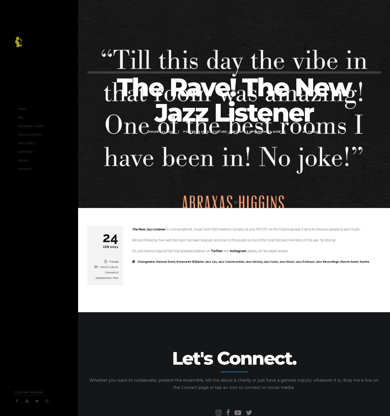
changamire (146, 261)
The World (26, 143)
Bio (20, 117)
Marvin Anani (349, 261)
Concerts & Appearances (250, 131)
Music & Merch (30, 134)
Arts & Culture (214, 131)
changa (314, 132)
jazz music (287, 261)
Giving (23, 160)
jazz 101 (211, 261)
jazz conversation (231, 261)
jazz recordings (327, 261)
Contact (25, 169)
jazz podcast (305, 261)
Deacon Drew (165, 261)
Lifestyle (25, 152)
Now (22, 109)
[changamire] (18, 44)
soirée (364, 261)
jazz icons (271, 261)
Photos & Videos (31, 126)
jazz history (254, 261)
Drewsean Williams (190, 261)
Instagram (238, 251)
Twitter (217, 251)
